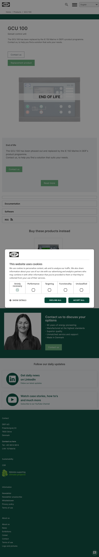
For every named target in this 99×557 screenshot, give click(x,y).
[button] (17, 300)
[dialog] (49, 278)
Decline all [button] (55, 300)
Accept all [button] (79, 300)
